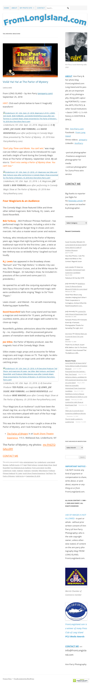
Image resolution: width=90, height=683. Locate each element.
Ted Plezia (49, 473)
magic (14, 471)
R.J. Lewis (19, 473)
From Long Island (38, 468)
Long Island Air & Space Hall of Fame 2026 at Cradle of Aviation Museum (75, 247)
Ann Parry (68, 334)
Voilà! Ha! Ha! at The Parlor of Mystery (25, 81)
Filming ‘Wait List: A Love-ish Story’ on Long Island (76, 336)
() (45, 93)
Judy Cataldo (69, 267)
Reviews (5, 465)
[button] (68, 8)
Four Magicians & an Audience (20, 468)
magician (20, 471)
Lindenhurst (42, 462)
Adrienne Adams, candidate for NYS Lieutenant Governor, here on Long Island (76, 380)
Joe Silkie (48, 468)
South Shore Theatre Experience (34, 473)
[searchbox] (58, 8)
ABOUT (14, 8)
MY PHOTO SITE (26, 8)
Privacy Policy (7, 679)
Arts (21, 462)
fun (35, 462)
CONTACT (41, 8)
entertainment (29, 462)
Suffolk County (14, 465)
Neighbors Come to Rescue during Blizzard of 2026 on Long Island (76, 286)
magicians (27, 471)
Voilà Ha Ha (20, 476)
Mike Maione (43, 471)
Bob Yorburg (32, 465)
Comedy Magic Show (45, 465)
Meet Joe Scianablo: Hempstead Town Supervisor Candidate (75, 270)
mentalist (34, 471)
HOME (6, 8)
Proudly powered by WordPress (24, 679)
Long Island (51, 462)
